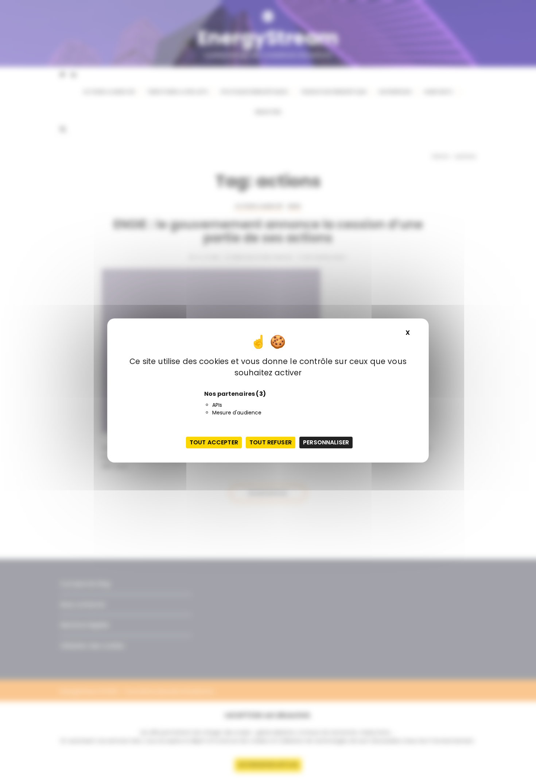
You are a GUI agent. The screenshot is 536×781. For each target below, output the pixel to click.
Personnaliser (326, 442)
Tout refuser (270, 442)
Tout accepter (214, 442)
